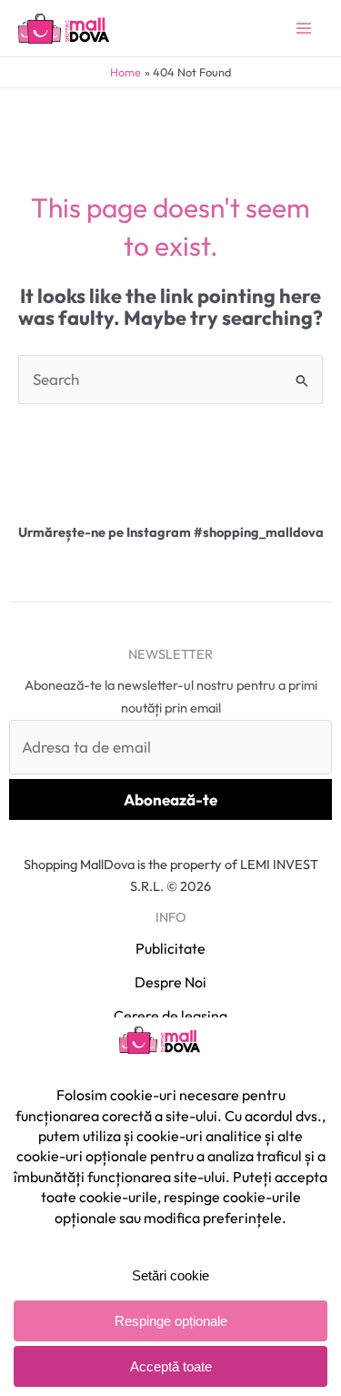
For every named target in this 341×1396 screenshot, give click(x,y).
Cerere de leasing (170, 1016)
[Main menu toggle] (304, 28)
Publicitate (170, 948)
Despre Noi (170, 982)
